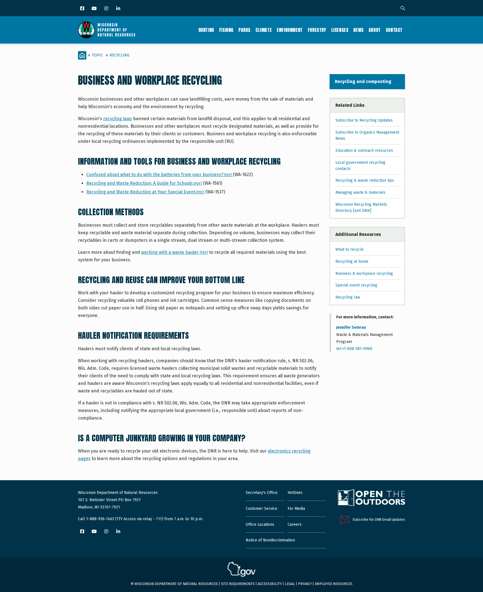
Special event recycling (356, 285)
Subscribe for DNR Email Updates (378, 519)
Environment (290, 30)
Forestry (317, 30)
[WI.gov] (241, 570)
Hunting (206, 30)
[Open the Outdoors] (371, 498)
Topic (97, 55)
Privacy (305, 584)
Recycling (119, 55)
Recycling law (347, 297)
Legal (290, 584)
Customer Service (261, 508)
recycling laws (117, 118)
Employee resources (333, 584)
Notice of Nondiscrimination (270, 540)
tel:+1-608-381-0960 (354, 348)
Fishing (226, 30)
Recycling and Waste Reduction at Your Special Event (145, 192)
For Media (296, 508)
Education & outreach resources (364, 150)
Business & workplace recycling (364, 273)
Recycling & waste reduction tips (364, 180)
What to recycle (349, 249)
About (375, 30)
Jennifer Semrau (351, 327)
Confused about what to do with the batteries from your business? (159, 174)
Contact (394, 30)
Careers (295, 524)
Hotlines (295, 492)
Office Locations (260, 524)
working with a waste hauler (174, 252)
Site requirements (238, 584)
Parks (244, 30)
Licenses (340, 30)
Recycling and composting (363, 81)
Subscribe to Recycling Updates (364, 120)
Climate (263, 30)
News (358, 30)
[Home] (106, 30)
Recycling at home (351, 261)
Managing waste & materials (360, 192)
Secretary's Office (262, 492)
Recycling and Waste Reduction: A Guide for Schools (144, 183)
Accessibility (270, 584)
